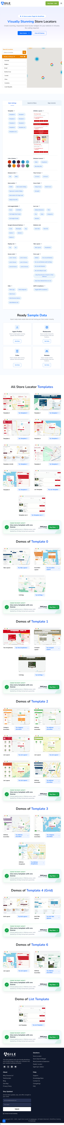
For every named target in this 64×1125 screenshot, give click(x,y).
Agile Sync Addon (38, 1067)
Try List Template (53, 489)
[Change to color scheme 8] (23, 165)
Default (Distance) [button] (39, 210)
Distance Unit (12, 173)
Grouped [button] (37, 191)
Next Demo (23, 33)
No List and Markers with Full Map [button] (43, 262)
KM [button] (10, 176)
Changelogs (36, 1083)
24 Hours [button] (45, 176)
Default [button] (36, 257)
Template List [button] (22, 127)
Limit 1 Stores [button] (12, 257)
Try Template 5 (54, 464)
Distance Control (38, 158)
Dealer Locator (37, 1064)
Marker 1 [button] (11, 233)
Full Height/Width (13, 206)
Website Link (37, 225)
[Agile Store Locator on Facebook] (4, 1066)
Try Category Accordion (19, 728)
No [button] (15, 247)
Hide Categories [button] (22, 289)
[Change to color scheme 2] (18, 162)
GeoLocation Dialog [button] (21, 186)
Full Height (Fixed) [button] (13, 218)
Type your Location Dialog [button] (15, 191)
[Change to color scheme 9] (27, 165)
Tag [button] (26, 228)
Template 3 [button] (21, 119)
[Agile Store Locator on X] (8, 1066)
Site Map (5, 1083)
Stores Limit (11, 254)
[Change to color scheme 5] (9, 165)
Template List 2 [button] (13, 131)
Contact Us (36, 1081)
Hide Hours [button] (12, 294)
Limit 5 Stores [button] (12, 262)
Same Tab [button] (37, 228)
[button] (43, 78)
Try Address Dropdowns (34, 863)
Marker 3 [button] (11, 237)
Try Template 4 (23, 464)
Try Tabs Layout (22, 567)
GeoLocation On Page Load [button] (16, 195)
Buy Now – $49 (52, 3)
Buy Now (53, 527)
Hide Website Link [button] (13, 302)
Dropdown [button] (44, 162)
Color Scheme (12, 158)
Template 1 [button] (21, 114)
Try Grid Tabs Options (50, 917)
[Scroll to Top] (4, 1121)
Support (35, 1075)
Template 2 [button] (12, 119)
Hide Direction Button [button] (14, 298)
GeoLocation (11, 183)
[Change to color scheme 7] (18, 165)
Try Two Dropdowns (21, 647)
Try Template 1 (54, 413)
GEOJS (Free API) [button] (13, 199)
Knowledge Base (38, 1078)
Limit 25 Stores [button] (24, 266)
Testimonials (7, 1078)
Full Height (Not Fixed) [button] (14, 214)
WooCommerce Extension (41, 1061)
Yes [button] (10, 247)
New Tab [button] (46, 228)
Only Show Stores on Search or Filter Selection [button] (44, 275)
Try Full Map (39, 595)
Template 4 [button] (12, 123)
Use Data (17, 341)
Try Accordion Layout (50, 568)
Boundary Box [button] (38, 166)
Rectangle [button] (18, 228)
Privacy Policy (7, 1086)
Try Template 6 (23, 489)
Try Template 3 (54, 438)
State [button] (42, 214)
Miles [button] (16, 176)
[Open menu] (61, 3)
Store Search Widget (39, 1059)
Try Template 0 (23, 413)
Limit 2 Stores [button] (23, 257)
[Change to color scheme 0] (9, 162)
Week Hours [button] (48, 186)
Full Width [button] (18, 210)
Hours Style (36, 183)
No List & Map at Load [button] (40, 270)
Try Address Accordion (50, 728)
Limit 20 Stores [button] (13, 266)
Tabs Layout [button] (38, 247)
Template (10, 111)
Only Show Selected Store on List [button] (43, 280)
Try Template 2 (23, 438)
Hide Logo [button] (11, 289)
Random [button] (37, 218)
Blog (4, 1081)
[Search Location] (24, 52)
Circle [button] (10, 228)
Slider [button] (36, 162)
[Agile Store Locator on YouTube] (15, 1066)
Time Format (37, 173)
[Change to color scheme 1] (14, 162)
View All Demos (39, 33)
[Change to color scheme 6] (14, 165)
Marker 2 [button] (20, 233)
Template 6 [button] (12, 127)
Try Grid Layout (22, 916)
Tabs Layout (36, 244)
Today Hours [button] (38, 186)
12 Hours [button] (37, 176)
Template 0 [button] (12, 114)
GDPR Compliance (38, 286)
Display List (11, 244)
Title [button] (49, 210)
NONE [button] (10, 186)
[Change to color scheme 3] (23, 162)
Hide (9, 286)
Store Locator (37, 1056)
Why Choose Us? (8, 1075)
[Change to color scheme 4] (27, 162)
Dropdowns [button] (48, 247)
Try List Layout (22, 755)
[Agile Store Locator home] (6, 3)
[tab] (12, 103)
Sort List (35, 206)
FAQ (34, 1086)
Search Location (8, 49)
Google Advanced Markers (15, 225)
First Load (36, 254)
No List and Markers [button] (47, 257)
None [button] (10, 210)
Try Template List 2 (37, 515)
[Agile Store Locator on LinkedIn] (11, 1066)
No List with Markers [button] (40, 266)
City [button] (36, 214)
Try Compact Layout (50, 648)
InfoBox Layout (37, 111)
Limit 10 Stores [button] (23, 262)
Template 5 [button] (21, 123)
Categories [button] (50, 214)
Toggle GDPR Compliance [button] (41, 289)
